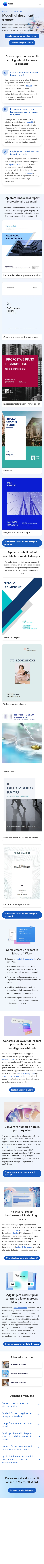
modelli (29, 85)
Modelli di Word (16, 11)
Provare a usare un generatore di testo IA (20, 1173)
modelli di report (20, 1307)
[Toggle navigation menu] (40, 4)
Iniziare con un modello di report (22, 36)
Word (10, 3)
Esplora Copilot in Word (22, 1090)
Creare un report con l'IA (22, 42)
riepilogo (29, 173)
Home (4, 11)
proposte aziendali (18, 1230)
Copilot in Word (14, 164)
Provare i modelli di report (22, 1490)
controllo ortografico (25, 1073)
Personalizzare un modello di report (22, 1344)
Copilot (7, 1147)
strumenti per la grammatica (13, 1076)
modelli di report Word (25, 959)
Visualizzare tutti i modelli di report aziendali (20, 543)
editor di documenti (24, 1247)
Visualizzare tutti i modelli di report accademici (20, 914)
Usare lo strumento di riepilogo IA (22, 1258)
